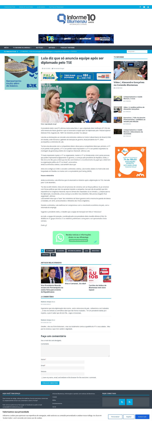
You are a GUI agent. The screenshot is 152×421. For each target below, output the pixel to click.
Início (6, 48)
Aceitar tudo (142, 417)
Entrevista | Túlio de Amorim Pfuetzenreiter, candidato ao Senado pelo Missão (134, 119)
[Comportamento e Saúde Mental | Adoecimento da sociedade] (118, 132)
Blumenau (49, 251)
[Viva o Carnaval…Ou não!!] (76, 274)
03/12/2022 (47, 68)
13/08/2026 (128, 111)
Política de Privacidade (56, 7)
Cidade (54, 397)
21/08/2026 (128, 101)
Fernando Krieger (58, 68)
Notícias (39, 48)
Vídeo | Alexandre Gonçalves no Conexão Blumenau (129, 83)
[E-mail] (144, 7)
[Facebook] (140, 7)
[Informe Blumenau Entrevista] (129, 402)
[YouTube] (148, 7)
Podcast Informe (68, 48)
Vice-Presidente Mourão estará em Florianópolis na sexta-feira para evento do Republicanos (52, 288)
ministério (95, 251)
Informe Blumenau (74, 251)
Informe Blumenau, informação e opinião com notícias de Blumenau (73, 394)
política (45, 255)
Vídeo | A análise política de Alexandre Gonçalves (134, 108)
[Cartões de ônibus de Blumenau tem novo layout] (100, 275)
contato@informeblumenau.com (13, 407)
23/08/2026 (118, 88)
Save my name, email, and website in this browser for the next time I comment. (69, 377)
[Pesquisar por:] (137, 51)
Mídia (54, 400)
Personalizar (115, 417)
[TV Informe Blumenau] (122, 402)
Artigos (52, 48)
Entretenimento (57, 403)
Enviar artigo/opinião (26, 7)
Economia (60, 251)
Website (43, 371)
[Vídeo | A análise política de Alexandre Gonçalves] (118, 109)
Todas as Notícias (9, 7)
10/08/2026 (128, 124)
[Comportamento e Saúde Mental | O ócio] (118, 99)
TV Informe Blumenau (21, 48)
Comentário (45, 344)
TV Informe (119, 57)
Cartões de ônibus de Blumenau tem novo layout (97, 287)
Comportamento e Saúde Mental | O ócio (133, 98)
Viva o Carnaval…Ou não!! (75, 283)
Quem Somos (41, 7)
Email (43, 365)
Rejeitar (128, 417)
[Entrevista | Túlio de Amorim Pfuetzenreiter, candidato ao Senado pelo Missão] (118, 120)
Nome (43, 359)
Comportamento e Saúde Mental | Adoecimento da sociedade (133, 132)
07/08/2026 (128, 136)
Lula (86, 251)
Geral (54, 407)
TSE (53, 255)
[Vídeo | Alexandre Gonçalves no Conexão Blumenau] (130, 70)
